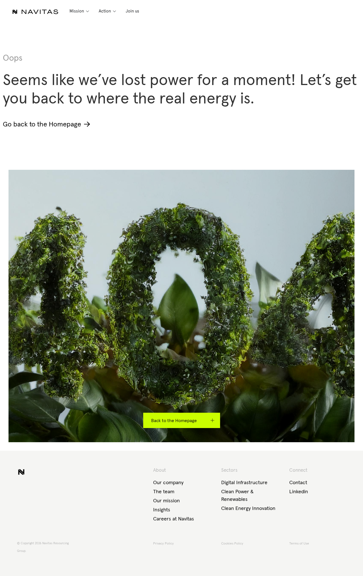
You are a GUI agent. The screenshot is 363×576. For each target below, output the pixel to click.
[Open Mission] (87, 11)
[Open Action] (114, 11)
